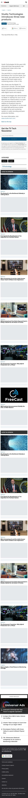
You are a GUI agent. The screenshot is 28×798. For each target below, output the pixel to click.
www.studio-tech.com (8, 118)
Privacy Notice (21, 144)
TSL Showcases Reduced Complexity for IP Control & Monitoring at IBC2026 (12, 739)
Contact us (4, 781)
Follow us (16, 28)
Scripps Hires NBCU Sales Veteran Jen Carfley (14, 717)
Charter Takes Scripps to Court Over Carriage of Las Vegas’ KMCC (14, 723)
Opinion (9, 10)
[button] (2, 2)
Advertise (4, 785)
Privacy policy (5, 768)
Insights (3, 10)
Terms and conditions (7, 762)
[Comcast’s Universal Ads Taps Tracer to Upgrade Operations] (14, 706)
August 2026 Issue (14, 6)
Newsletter (23, 28)
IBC (24, 6)
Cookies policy (5, 772)
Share (5, 28)
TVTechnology (12, 23)
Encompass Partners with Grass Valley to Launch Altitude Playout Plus (13, 731)
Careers (4, 778)
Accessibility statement (7, 775)
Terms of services (19, 143)
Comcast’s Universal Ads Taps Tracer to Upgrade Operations (13, 710)
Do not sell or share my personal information (13, 788)
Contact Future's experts (8, 765)
